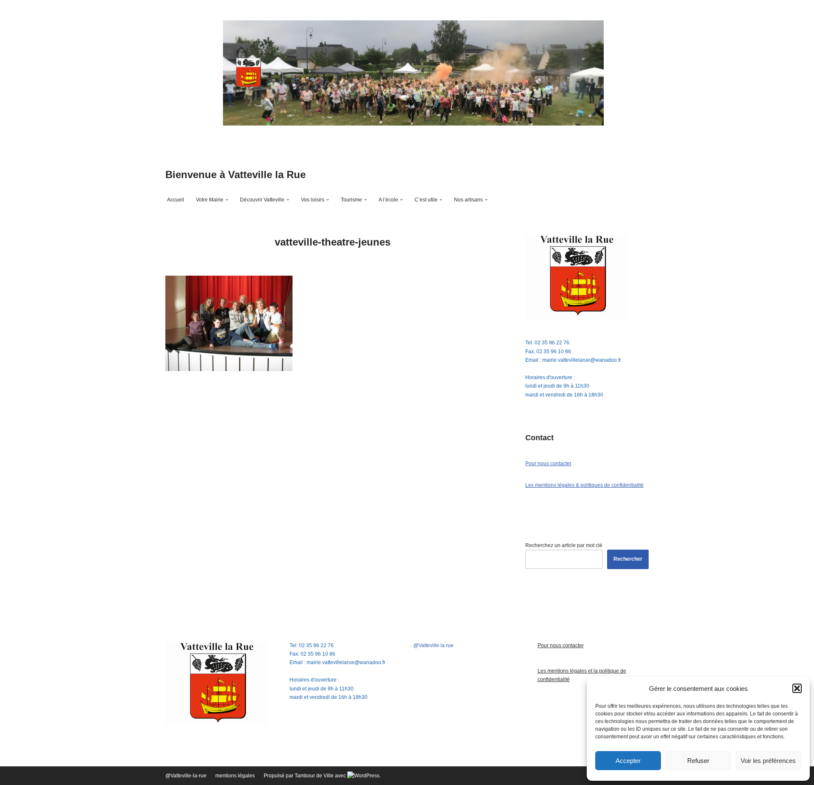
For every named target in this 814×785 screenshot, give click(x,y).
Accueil (175, 200)
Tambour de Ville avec (321, 776)
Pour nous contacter (548, 464)
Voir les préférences (768, 760)
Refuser (698, 760)
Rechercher (627, 559)
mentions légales (235, 776)
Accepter (628, 760)
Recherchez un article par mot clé (563, 545)
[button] (797, 688)
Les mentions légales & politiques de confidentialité (584, 485)
